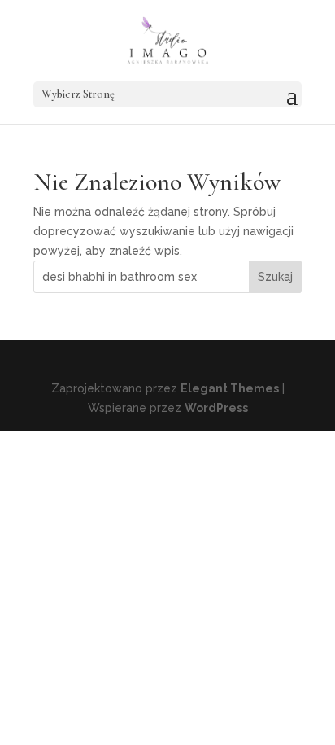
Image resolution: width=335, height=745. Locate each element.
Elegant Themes (230, 388)
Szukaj (275, 276)
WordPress (216, 407)
